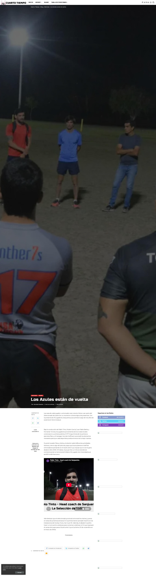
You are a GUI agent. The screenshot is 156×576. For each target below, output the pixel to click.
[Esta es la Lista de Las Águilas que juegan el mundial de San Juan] (35, 437)
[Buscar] (153, 2)
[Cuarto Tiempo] (14, 2)
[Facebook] (142, 2)
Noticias (34, 395)
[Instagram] (146, 2)
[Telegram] (38, 423)
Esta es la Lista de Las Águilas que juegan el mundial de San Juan (35, 447)
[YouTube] (148, 2)
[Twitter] (144, 2)
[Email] (46, 553)
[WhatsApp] (33, 423)
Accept (20, 572)
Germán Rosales (38, 404)
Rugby (40, 395)
